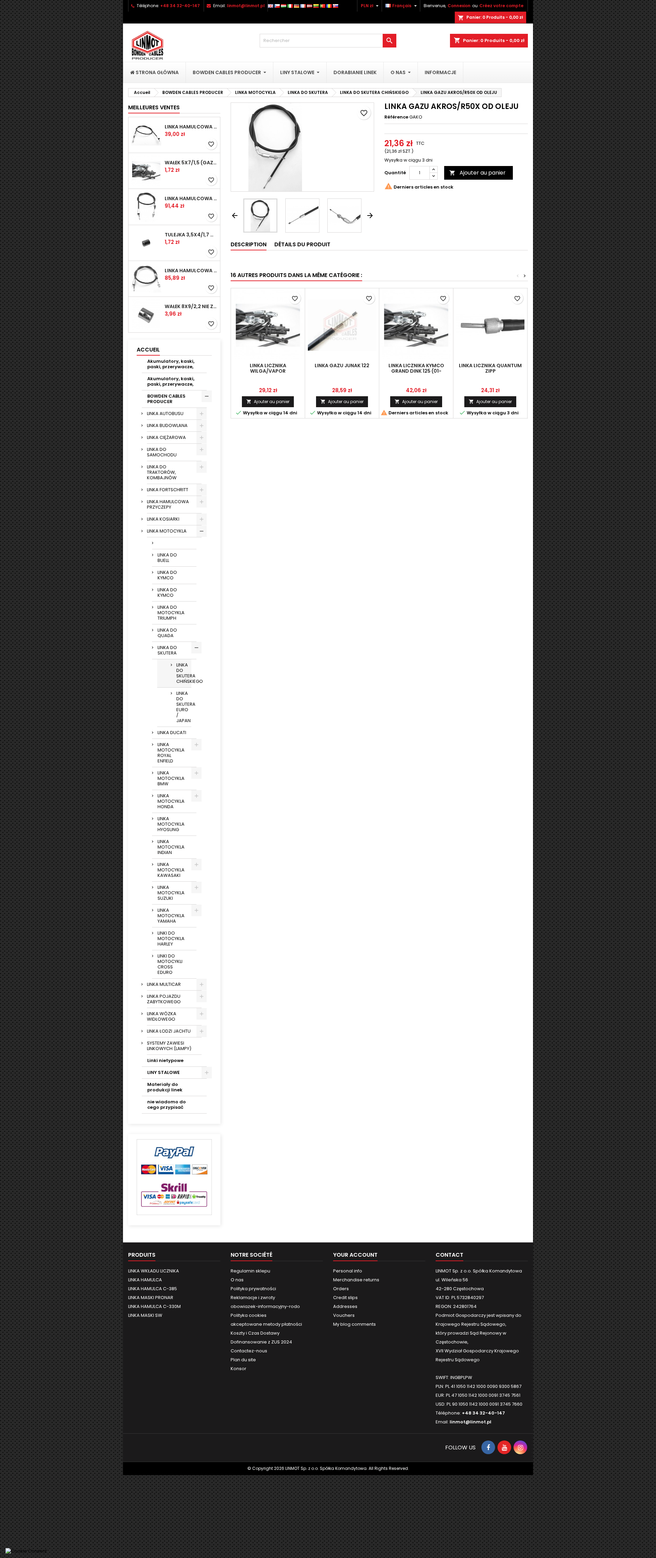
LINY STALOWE (163, 1072)
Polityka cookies (248, 1315)
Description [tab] (248, 244)
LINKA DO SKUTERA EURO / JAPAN (183, 707)
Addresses (345, 1306)
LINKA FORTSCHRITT (167, 489)
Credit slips (345, 1297)
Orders (341, 1288)
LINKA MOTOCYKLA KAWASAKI (171, 870)
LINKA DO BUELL (167, 558)
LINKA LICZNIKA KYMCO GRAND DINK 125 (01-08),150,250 (416, 371)
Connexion (459, 6)
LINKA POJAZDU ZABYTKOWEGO (164, 999)
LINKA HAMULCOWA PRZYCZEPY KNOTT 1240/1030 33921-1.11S (191, 198)
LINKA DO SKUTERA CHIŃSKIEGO (183, 673)
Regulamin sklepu (250, 1271)
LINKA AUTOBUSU (165, 413)
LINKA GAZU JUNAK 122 (342, 365)
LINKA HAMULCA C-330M (154, 1306)
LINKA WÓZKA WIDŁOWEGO (161, 1016)
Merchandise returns (356, 1280)
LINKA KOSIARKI (163, 519)
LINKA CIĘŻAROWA (166, 437)
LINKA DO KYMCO (167, 575)
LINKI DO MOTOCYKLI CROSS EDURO (170, 964)
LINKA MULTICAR (164, 984)
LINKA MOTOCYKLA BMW (171, 778)
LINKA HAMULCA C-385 (152, 1288)
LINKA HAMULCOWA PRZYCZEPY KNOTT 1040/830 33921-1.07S (191, 270)
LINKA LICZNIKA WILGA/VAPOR (268, 368)
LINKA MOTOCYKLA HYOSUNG (171, 824)
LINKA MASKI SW (145, 1315)
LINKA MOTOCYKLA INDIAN (171, 847)
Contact (449, 1255)
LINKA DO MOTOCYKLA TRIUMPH (171, 612)
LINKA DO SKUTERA (167, 650)
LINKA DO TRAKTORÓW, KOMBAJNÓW (162, 472)
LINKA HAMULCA (145, 1280)
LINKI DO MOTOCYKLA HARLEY (171, 938)
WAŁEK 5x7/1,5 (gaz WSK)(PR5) (191, 162)
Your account (355, 1255)
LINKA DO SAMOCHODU (162, 452)
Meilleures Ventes (154, 107)
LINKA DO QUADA (167, 633)
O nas (237, 1280)
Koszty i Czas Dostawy (255, 1333)
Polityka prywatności (253, 1288)
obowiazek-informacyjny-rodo (265, 1306)
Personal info (347, 1271)
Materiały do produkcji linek (164, 1087)
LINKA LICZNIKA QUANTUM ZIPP (490, 368)
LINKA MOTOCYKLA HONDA (171, 801)
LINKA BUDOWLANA (167, 425)
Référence (396, 117)
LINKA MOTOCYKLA (167, 531)
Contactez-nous (249, 1351)
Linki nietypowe (165, 1060)
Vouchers (344, 1315)
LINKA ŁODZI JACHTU (169, 1031)
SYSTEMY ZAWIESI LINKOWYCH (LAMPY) (169, 1046)
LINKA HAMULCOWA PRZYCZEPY (168, 504)
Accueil (148, 350)
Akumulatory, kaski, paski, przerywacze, (170, 364)
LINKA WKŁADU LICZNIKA (153, 1271)
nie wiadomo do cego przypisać (166, 1105)
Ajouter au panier (477, 173)
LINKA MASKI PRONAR (150, 1297)
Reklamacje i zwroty (253, 1297)
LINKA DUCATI (172, 732)
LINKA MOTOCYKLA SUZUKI (171, 892)
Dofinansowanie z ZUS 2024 (261, 1342)
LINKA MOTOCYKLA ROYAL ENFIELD (171, 752)
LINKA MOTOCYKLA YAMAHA (171, 915)
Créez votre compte (501, 6)
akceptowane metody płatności (266, 1324)
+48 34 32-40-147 (180, 6)
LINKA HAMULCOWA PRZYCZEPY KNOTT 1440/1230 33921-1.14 (191, 126)
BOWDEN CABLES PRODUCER (166, 399)
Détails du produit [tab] (302, 244)
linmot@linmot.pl (246, 6)
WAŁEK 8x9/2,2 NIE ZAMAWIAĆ (191, 306)
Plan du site (243, 1359)
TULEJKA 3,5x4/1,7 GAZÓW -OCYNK (191, 234)
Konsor (238, 1368)
